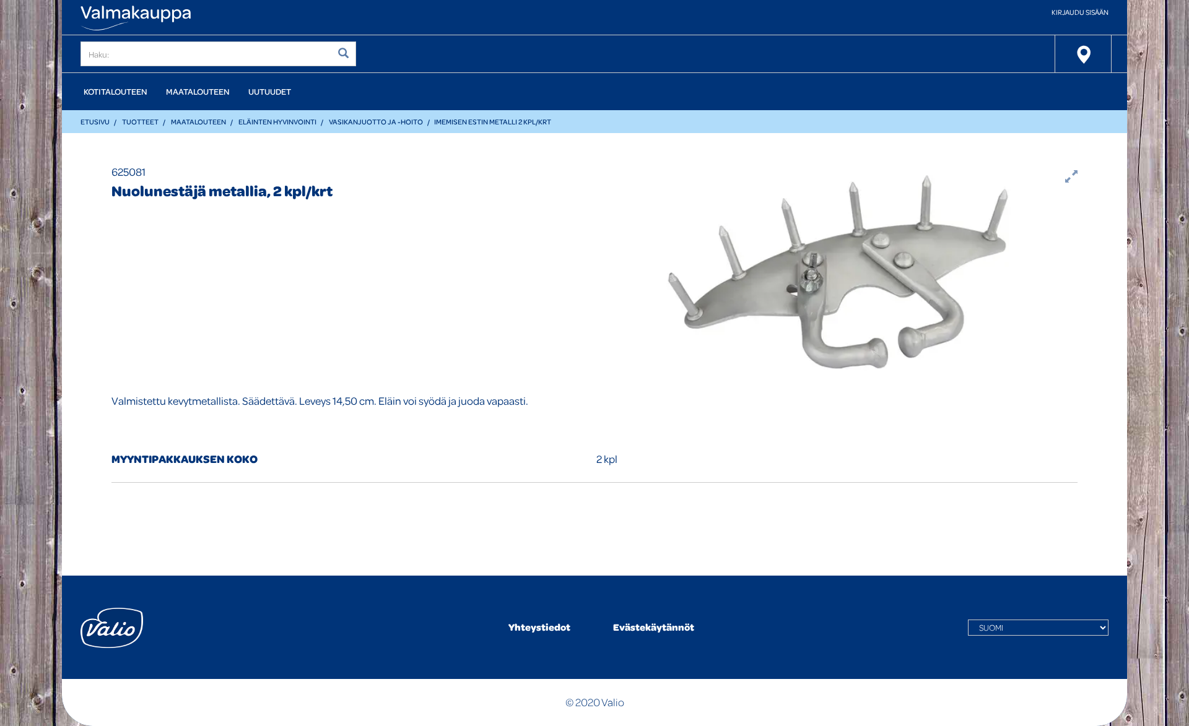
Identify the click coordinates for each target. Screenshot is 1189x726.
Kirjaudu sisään (1080, 12)
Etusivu (95, 121)
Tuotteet (140, 121)
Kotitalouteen (115, 91)
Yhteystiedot (539, 627)
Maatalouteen (198, 91)
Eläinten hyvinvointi (277, 121)
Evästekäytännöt (653, 627)
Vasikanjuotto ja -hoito (376, 121)
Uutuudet (269, 91)
